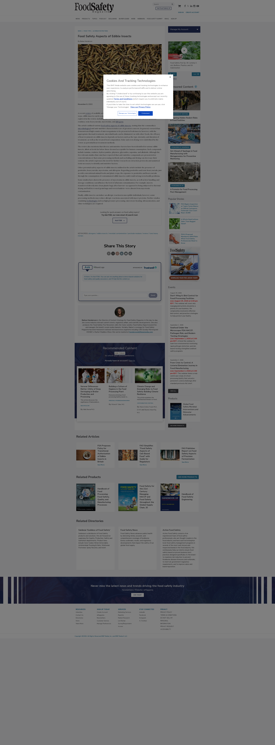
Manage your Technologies (127, 113)
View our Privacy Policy (140, 107)
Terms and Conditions (123, 99)
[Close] (170, 77)
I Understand (145, 113)
